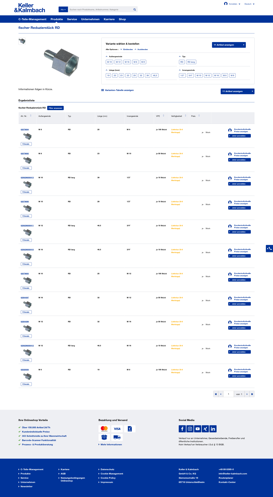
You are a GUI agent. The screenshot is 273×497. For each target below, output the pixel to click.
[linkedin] (213, 428)
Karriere (109, 19)
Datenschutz (107, 469)
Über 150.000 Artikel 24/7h (36, 427)
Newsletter (26, 486)
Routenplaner (226, 477)
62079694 (25, 129)
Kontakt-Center (227, 482)
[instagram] (190, 428)
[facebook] (182, 428)
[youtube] (198, 428)
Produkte (57, 19)
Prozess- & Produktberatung (37, 444)
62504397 (25, 297)
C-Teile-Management (32, 19)
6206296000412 (27, 345)
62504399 (25, 321)
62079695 (25, 201)
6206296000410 (27, 249)
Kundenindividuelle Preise (36, 431)
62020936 (25, 369)
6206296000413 (27, 177)
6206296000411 (27, 225)
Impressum (107, 482)
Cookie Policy (108, 477)
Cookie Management (112, 473)
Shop (122, 19)
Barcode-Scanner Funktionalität (39, 440)
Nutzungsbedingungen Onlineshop (73, 479)
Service (72, 19)
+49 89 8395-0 (226, 469)
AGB (63, 473)
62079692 (25, 153)
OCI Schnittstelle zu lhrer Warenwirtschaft (44, 435)
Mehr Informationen (111, 444)
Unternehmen (90, 19)
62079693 (25, 273)
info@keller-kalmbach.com (233, 473)
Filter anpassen (55, 108)
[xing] (205, 428)
